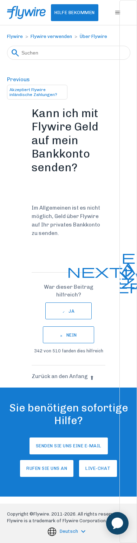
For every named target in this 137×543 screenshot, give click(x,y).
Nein (71, 335)
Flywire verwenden (51, 36)
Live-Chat (98, 468)
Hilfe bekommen (74, 12)
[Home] (26, 12)
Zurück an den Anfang (60, 376)
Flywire (15, 36)
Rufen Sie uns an (46, 468)
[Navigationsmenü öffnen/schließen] (117, 12)
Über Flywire (93, 36)
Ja (71, 311)
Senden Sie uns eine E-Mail (69, 445)
